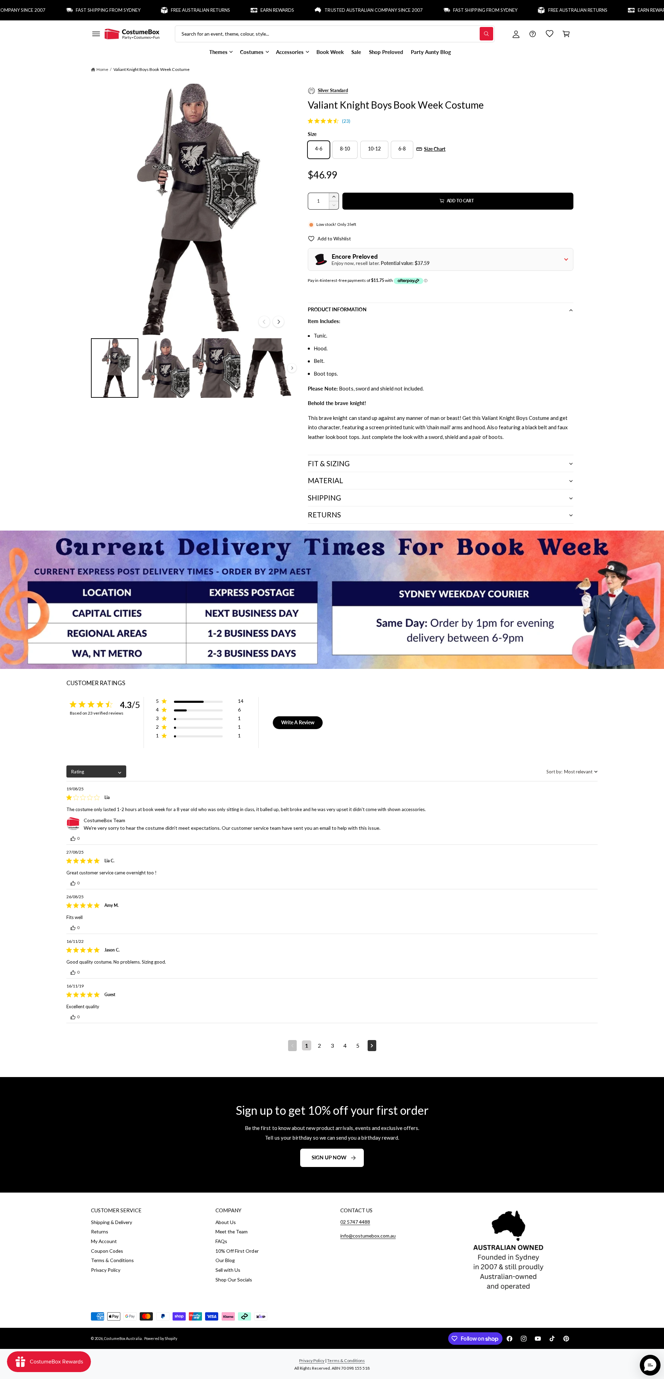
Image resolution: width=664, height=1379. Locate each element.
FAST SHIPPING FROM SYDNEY (73, 10)
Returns (99, 1231)
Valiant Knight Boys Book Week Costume (151, 69)
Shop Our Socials (233, 1280)
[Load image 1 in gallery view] (115, 368)
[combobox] (96, 771)
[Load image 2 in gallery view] (166, 368)
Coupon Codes (107, 1251)
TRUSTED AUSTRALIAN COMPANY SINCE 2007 (338, 10)
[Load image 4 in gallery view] (267, 368)
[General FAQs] (532, 34)
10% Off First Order (236, 1251)
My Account (104, 1241)
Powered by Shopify (160, 1338)
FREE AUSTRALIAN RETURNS (165, 10)
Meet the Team (231, 1231)
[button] (95, 34)
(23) (346, 121)
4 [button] (345, 1045)
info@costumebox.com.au (368, 1236)
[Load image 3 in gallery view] (216, 368)
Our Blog (225, 1260)
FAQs (221, 1241)
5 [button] (357, 1045)
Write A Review (297, 722)
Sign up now (329, 1157)
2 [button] (319, 1045)
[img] (310, 120)
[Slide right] (278, 321)
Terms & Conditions (112, 1260)
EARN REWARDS (242, 10)
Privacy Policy (105, 1270)
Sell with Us (227, 1270)
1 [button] (306, 1045)
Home (102, 69)
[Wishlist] (549, 34)
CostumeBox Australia (123, 1338)
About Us (225, 1222)
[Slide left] (264, 321)
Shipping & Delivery (111, 1222)
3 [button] (332, 1045)
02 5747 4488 (355, 1222)
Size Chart (434, 149)
